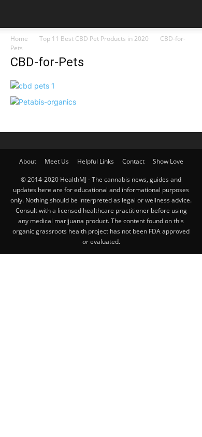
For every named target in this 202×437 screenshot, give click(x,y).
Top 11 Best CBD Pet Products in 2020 (94, 38)
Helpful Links (95, 161)
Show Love (168, 161)
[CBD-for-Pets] (32, 85)
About (27, 161)
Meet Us (57, 161)
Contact (133, 161)
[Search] (187, 14)
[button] (17, 14)
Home (19, 38)
